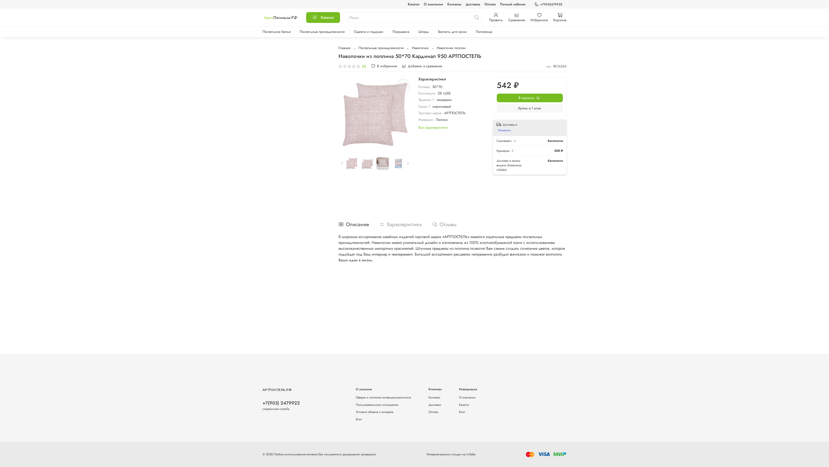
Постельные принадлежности (322, 31)
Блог (359, 419)
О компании (433, 4)
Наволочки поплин (451, 47)
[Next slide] (404, 113)
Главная (344, 47)
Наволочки (420, 47)
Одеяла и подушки (368, 31)
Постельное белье (277, 31)
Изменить (504, 130)
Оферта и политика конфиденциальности (383, 397)
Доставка (473, 4)
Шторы (423, 31)
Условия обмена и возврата (374, 412)
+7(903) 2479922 (281, 403)
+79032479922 (551, 4)
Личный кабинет (513, 4)
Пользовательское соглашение (377, 405)
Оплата (490, 4)
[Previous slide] (345, 113)
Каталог (413, 4)
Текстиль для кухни (452, 31)
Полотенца (484, 31)
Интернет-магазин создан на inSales (451, 454)
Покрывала (400, 31)
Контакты (454, 4)
